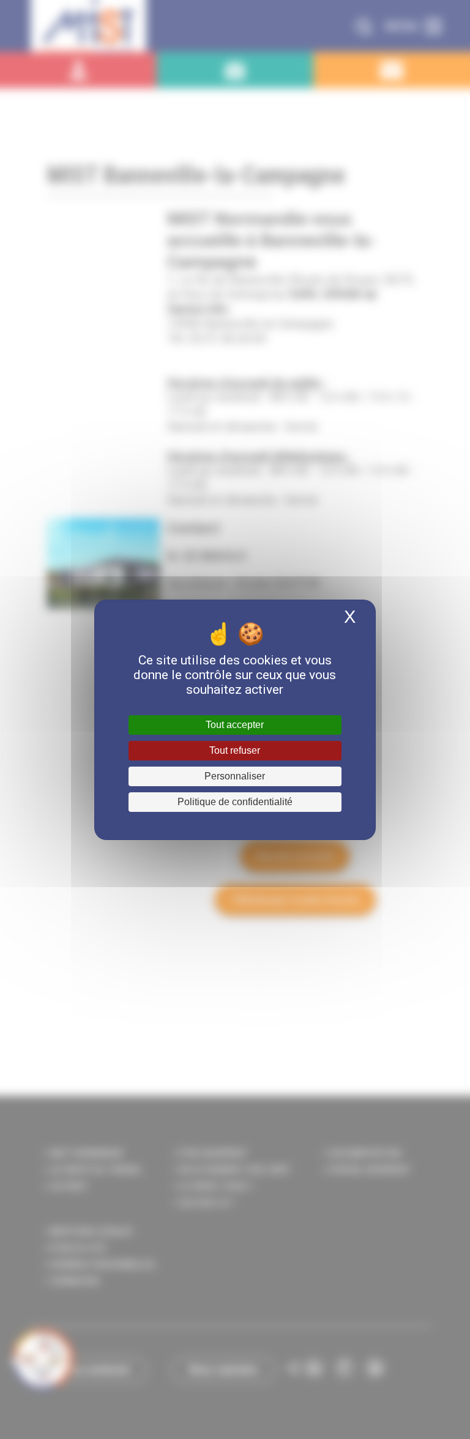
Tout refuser (234, 750)
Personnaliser (234, 776)
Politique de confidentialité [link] (235, 802)
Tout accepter (235, 725)
